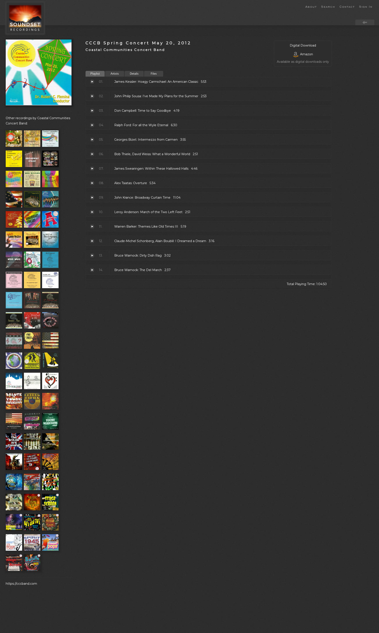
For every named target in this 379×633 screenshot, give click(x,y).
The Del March (92, 270)
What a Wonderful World (92, 154)
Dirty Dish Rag (92, 255)
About (311, 6)
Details (134, 73)
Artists (115, 73)
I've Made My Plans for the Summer (92, 96)
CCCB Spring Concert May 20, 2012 (138, 43)
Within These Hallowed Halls (92, 169)
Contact (347, 6)
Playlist (95, 73)
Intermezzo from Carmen (92, 140)
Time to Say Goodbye (92, 111)
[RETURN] (365, 22)
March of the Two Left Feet (92, 212)
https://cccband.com (21, 584)
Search (328, 6)
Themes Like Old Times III (92, 226)
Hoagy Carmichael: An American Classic (92, 82)
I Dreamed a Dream (92, 241)
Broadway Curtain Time (92, 198)
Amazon (305, 54)
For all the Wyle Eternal (92, 125)
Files (154, 73)
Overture (92, 183)
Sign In (365, 6)
